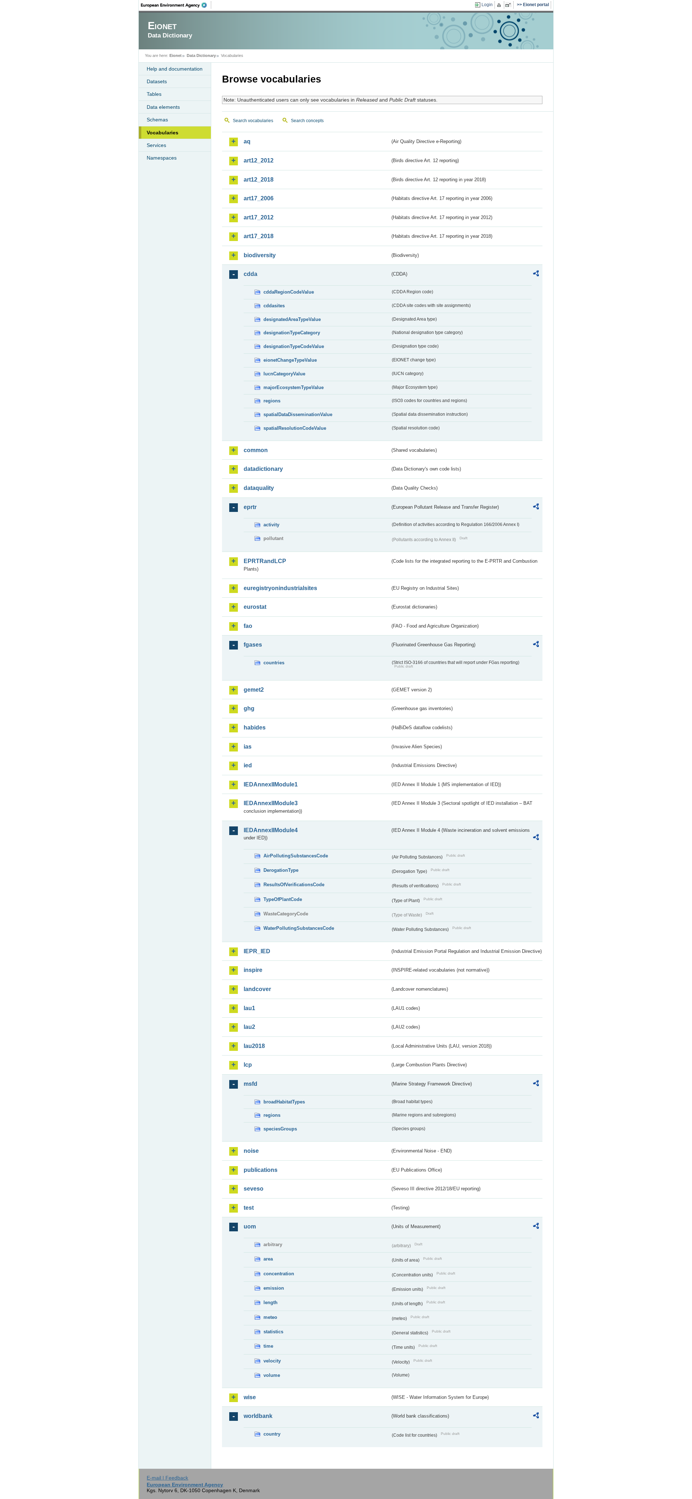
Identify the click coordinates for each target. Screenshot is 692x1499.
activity (271, 524)
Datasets (157, 81)
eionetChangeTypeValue (290, 360)
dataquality (259, 488)
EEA (176, 5)
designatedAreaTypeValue (292, 319)
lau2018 (254, 1046)
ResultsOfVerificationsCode (293, 884)
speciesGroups (280, 1129)
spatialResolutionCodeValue (294, 428)
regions (271, 400)
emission (273, 1288)
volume (271, 1375)
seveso (253, 1189)
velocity (272, 1361)
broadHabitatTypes (284, 1102)
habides (255, 727)
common (256, 450)
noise (251, 1151)
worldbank (258, 1416)
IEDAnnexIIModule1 (271, 784)
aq (247, 141)
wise (250, 1397)
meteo (270, 1317)
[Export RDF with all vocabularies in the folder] (536, 274)
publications (261, 1170)
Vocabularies (162, 132)
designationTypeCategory (291, 332)
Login (487, 5)
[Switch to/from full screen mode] (509, 5)
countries (273, 662)
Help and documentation (175, 69)
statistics (273, 1331)
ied (248, 765)
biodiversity (260, 255)
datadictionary (263, 469)
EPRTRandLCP (265, 561)
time (268, 1346)
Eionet (175, 55)
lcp (248, 1065)
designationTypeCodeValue (293, 346)
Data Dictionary (201, 55)
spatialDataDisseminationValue (297, 414)
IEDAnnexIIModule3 (271, 803)
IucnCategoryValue (284, 373)
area (268, 1259)
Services (156, 145)
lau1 (249, 1008)
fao (248, 626)
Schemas (157, 119)
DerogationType (280, 870)
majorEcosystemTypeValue (293, 387)
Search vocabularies (253, 121)
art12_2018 (259, 180)
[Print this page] (500, 5)
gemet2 (254, 690)
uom (250, 1226)
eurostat (255, 607)
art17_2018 (259, 236)
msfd (250, 1084)
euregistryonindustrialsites (280, 588)
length (270, 1302)
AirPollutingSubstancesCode (295, 855)
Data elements (163, 107)
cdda (250, 274)
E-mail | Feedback (167, 1478)
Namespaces (162, 158)
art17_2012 (259, 217)
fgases (253, 645)
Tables (154, 94)
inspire (253, 970)
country (271, 1434)
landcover (257, 989)
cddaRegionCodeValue (288, 292)
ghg (249, 708)
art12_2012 (259, 160)
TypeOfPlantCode (282, 899)
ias (248, 747)
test (249, 1208)
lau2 (249, 1027)
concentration (278, 1273)
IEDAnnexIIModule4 (271, 830)
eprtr (250, 507)
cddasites (274, 305)
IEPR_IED (257, 951)
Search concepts (307, 121)
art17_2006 (259, 198)
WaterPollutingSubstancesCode (298, 928)
